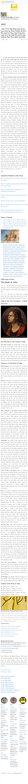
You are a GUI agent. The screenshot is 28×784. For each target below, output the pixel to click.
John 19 (23, 226)
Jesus (19, 167)
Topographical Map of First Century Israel (11, 630)
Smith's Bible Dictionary (7, 682)
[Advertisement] (14, 48)
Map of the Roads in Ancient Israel (9, 634)
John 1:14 (3, 285)
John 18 (18, 226)
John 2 (9, 220)
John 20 (5, 227)
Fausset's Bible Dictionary (8, 688)
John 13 (15, 224)
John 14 (21, 224)
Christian (17, 147)
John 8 (14, 222)
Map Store (22, 746)
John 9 (18, 222)
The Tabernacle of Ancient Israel (14, 740)
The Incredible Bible (3, 755)
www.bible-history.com (7, 646)
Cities (4, 750)
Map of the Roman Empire (7, 636)
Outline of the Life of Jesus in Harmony (11, 626)
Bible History (8, 773)
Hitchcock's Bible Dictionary (8, 692)
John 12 (10, 224)
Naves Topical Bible (6, 680)
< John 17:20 (4, 39)
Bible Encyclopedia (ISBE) (8, 676)
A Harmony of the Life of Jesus (23, 732)
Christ (18, 69)
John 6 (5, 222)
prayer (14, 168)
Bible (11, 704)
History (22, 704)
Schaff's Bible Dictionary (7, 686)
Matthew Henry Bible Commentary (10, 690)
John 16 (7, 226)
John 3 (14, 220)
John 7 (9, 222)
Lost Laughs (23, 742)
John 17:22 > (23, 39)
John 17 (12, 226)
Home (2, 704)
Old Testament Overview (23, 709)
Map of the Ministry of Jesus (8, 632)
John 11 (5, 224)
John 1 (5, 220)
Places (12, 721)
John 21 (10, 227)
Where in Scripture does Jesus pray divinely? (13, 200)
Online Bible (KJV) (6, 678)
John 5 (23, 220)
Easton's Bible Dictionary (7, 684)
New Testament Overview (23, 720)
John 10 (23, 222)
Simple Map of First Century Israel (9, 628)
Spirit (12, 61)
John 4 (18, 220)
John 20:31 (4, 294)
